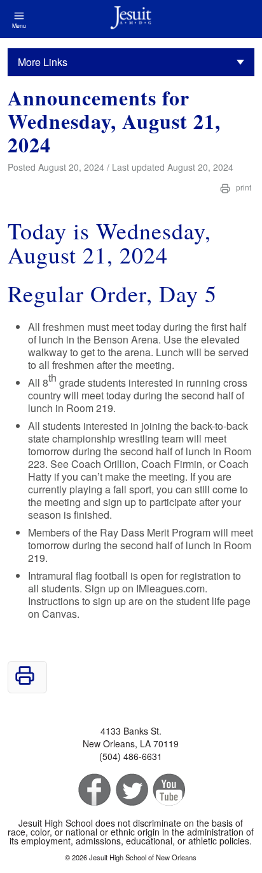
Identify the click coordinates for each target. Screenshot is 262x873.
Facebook (93, 790)
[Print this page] (25, 681)
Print (242, 187)
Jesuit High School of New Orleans (130, 19)
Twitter (130, 790)
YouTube (168, 790)
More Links (42, 62)
